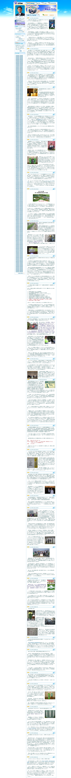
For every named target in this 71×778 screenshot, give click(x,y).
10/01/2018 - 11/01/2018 (19, 189)
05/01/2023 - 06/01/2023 (19, 237)
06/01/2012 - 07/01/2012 (19, 123)
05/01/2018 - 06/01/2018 (19, 185)
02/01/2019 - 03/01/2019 (19, 193)
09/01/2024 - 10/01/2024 (19, 251)
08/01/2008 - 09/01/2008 (19, 83)
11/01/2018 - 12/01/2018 (19, 190)
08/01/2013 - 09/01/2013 (19, 135)
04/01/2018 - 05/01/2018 (19, 184)
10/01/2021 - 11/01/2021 (19, 221)
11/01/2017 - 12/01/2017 (19, 180)
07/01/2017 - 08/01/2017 (19, 176)
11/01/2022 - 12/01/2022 (19, 232)
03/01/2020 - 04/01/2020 (19, 204)
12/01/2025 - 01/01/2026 (19, 264)
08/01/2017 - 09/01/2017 (19, 177)
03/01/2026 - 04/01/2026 (19, 267)
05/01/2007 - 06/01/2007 (19, 70)
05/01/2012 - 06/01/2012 (19, 122)
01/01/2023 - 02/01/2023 (19, 234)
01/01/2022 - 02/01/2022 (19, 223)
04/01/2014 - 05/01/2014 (19, 142)
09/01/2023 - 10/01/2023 (19, 241)
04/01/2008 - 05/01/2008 (19, 79)
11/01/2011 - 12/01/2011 (19, 117)
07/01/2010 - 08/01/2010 (19, 103)
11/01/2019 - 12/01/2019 (19, 201)
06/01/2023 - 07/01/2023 (19, 238)
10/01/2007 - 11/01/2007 (19, 74)
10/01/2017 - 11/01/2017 (19, 179)
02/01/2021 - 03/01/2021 (19, 214)
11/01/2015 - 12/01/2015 (19, 159)
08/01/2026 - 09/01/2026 (19, 271)
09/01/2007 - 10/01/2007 (19, 73)
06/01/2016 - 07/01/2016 (19, 165)
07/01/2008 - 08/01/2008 (19, 82)
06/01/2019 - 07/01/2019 (19, 196)
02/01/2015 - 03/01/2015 (19, 151)
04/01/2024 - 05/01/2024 (19, 247)
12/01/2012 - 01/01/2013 (19, 128)
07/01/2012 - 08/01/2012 (19, 124)
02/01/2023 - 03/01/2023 (19, 235)
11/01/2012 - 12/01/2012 (19, 127)
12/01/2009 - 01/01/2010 (19, 97)
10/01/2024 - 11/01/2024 (19, 252)
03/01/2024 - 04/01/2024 (19, 246)
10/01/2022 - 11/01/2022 (19, 231)
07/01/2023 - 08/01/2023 (19, 239)
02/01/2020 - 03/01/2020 (19, 203)
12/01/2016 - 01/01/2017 (19, 170)
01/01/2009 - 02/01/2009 (19, 87)
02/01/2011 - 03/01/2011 (19, 109)
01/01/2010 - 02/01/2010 (19, 98)
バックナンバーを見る (21, 31)
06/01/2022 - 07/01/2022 (19, 228)
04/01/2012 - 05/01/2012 (19, 121)
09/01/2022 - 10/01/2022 (19, 230)
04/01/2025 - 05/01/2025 (19, 257)
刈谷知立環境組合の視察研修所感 (34, 642)
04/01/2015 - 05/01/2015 (19, 153)
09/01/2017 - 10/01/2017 (19, 178)
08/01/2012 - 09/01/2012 (19, 125)
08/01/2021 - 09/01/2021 (19, 219)
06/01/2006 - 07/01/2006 (19, 60)
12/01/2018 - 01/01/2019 (19, 191)
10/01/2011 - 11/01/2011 (19, 116)
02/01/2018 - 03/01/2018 (19, 182)
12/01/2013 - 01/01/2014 (19, 139)
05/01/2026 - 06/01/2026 (19, 269)
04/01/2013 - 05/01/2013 (19, 132)
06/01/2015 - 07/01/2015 (19, 154)
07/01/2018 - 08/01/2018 (19, 187)
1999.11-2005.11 (20, 273)
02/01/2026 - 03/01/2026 (19, 266)
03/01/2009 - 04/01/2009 (19, 89)
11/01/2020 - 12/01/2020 (19, 211)
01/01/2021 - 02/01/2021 (19, 213)
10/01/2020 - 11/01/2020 (19, 210)
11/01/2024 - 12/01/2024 (19, 253)
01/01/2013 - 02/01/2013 (19, 129)
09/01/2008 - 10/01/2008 (19, 84)
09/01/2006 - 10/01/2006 (19, 63)
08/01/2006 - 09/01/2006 (19, 62)
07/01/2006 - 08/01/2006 (19, 61)
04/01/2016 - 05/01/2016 (19, 163)
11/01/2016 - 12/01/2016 (19, 169)
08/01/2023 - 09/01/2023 (19, 240)
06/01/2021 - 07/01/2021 (19, 217)
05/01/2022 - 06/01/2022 (19, 227)
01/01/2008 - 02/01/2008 (19, 77)
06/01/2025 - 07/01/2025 (19, 259)
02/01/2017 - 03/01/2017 (19, 172)
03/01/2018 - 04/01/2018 (19, 183)
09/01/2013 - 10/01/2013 (19, 136)
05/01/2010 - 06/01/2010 (19, 101)
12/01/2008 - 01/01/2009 (19, 86)
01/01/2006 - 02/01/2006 (19, 56)
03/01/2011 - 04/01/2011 (19, 110)
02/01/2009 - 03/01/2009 (19, 88)
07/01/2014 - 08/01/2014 (19, 145)
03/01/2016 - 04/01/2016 (19, 162)
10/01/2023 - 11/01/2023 (19, 242)
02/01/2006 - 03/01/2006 (19, 57)
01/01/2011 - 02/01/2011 (19, 108)
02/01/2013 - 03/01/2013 (19, 130)
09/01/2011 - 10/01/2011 (19, 115)
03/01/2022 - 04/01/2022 (19, 225)
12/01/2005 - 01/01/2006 (19, 55)
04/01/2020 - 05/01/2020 (19, 205)
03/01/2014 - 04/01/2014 (19, 141)
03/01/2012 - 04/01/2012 (19, 120)
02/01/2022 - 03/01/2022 (19, 224)
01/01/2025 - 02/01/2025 (19, 255)
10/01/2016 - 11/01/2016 (19, 168)
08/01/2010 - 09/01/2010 (19, 104)
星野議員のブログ (40, 119)
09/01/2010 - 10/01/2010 (19, 105)
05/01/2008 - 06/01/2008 (19, 80)
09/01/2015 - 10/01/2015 (19, 157)
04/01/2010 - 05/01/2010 (19, 100)
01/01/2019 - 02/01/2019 (19, 192)
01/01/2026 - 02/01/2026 (19, 265)
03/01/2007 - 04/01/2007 (19, 68)
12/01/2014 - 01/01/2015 (19, 149)
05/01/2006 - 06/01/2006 (19, 59)
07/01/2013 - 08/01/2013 (19, 134)
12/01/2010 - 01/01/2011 (19, 107)
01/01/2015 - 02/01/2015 (19, 150)
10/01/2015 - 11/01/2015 (19, 158)
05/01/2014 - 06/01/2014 (19, 143)
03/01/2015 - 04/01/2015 (19, 152)
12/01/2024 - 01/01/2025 (19, 254)
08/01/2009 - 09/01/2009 (19, 93)
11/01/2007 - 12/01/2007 (19, 75)
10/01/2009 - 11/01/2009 (19, 95)
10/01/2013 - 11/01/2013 (19, 137)
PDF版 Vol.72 (21, 38)
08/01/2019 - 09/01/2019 (19, 198)
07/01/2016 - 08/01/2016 (19, 166)
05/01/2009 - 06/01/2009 (19, 91)
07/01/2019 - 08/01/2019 (19, 197)
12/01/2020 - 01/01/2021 (19, 212)
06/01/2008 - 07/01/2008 (19, 81)
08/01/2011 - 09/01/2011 (19, 114)
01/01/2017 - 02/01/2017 (19, 171)
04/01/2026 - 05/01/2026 (19, 268)
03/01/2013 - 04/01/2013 (19, 131)
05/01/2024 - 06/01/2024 (19, 248)
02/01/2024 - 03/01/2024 (19, 245)
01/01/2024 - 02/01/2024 (19, 244)
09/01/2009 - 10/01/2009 (19, 94)
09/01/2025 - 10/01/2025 (19, 262)
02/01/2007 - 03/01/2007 (19, 67)
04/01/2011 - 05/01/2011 (19, 111)
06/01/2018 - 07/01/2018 (19, 186)
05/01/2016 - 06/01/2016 (19, 164)
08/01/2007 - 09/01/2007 (19, 72)
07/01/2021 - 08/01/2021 (19, 218)
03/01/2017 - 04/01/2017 (19, 173)
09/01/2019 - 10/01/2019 (19, 199)
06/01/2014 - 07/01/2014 (19, 144)
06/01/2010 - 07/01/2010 (19, 102)
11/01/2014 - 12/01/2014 (19, 148)
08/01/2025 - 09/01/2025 (19, 261)
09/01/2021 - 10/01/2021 (19, 220)
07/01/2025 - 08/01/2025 (19, 260)
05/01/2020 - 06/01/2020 (19, 206)
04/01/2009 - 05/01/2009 (19, 90)
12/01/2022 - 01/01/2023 (19, 233)
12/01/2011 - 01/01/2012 (19, 118)
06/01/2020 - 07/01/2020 (19, 207)
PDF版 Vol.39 (21, 30)
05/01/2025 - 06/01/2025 (19, 258)
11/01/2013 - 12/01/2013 (19, 138)
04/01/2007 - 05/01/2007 (19, 69)
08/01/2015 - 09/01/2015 (19, 156)
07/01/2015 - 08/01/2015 (19, 155)
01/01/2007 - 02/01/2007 (19, 66)
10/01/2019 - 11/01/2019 (19, 200)
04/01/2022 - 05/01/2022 (19, 226)
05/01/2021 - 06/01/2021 (19, 216)
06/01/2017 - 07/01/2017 (19, 175)
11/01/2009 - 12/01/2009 (19, 96)
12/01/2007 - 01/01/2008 (19, 76)
